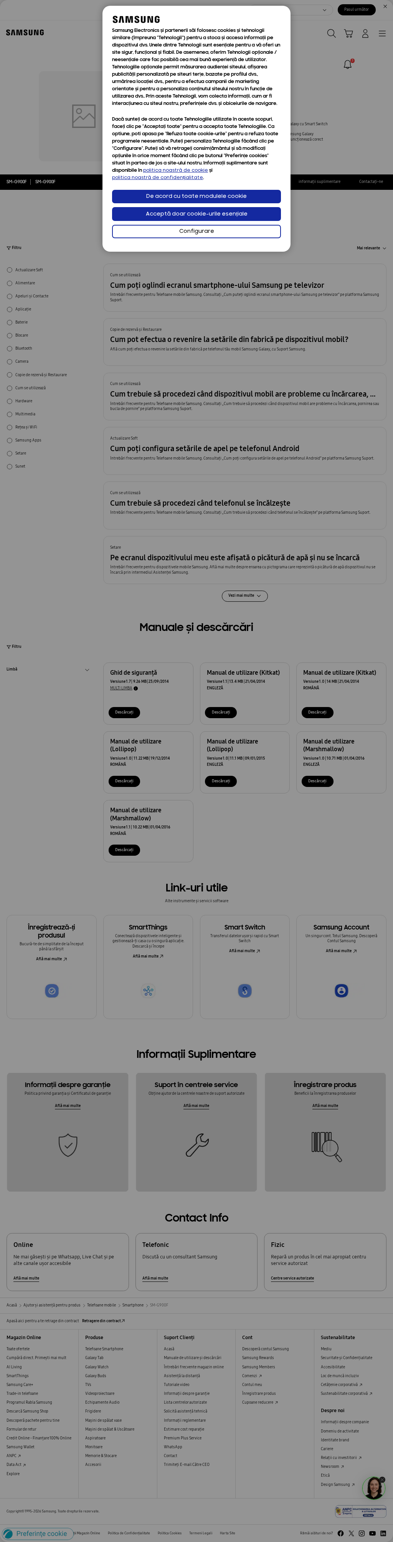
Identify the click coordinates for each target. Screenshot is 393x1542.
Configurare (196, 231)
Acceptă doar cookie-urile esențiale (197, 214)
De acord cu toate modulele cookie (196, 196)
